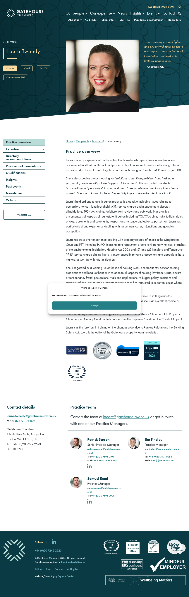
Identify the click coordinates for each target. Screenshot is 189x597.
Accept (94, 305)
